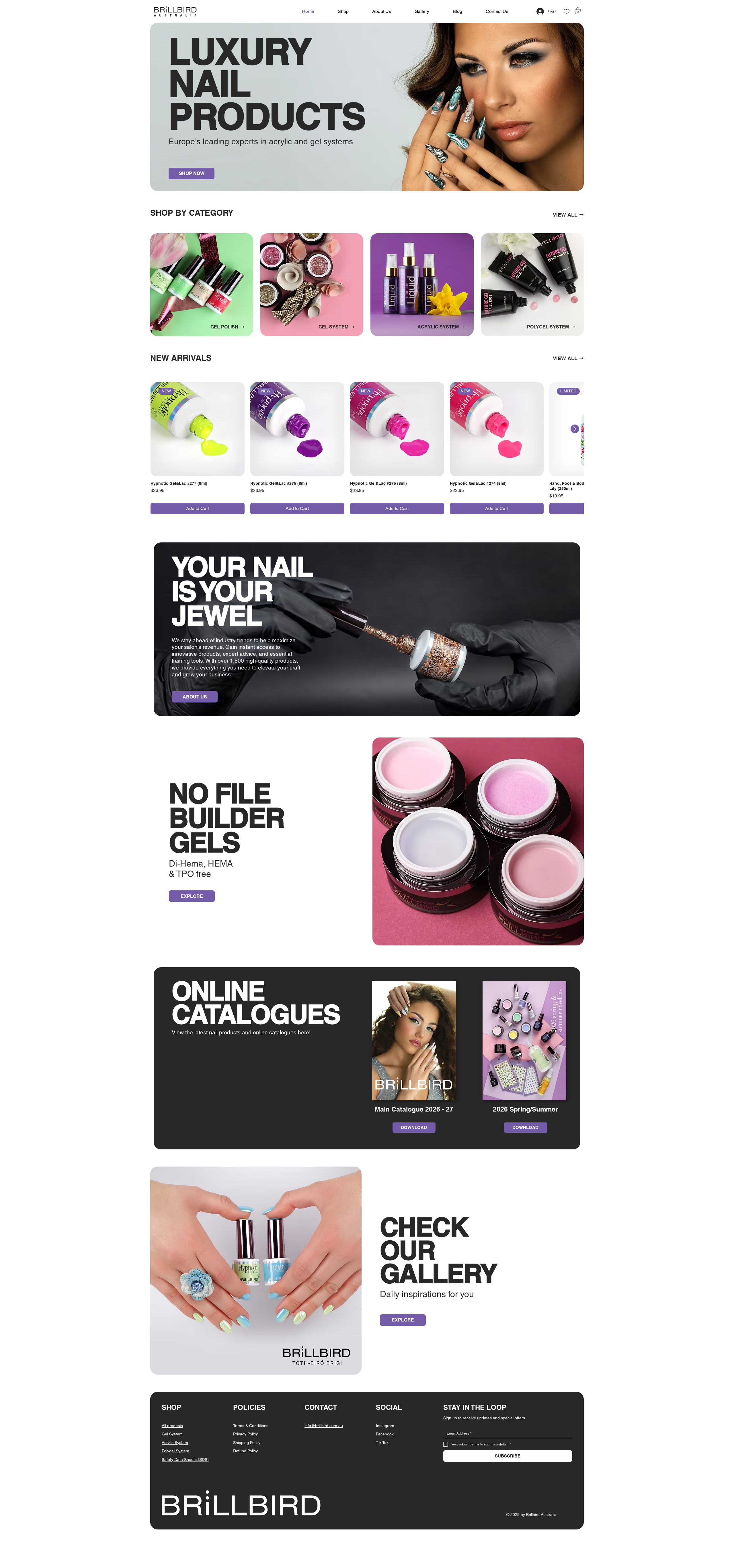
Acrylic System (175, 1442)
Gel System (172, 1434)
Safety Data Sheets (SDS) (185, 1459)
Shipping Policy (246, 1442)
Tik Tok (382, 1442)
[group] (367, 448)
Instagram (385, 1425)
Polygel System (175, 1451)
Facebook (385, 1434)
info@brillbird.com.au (323, 1425)
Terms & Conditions (250, 1425)
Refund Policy (245, 1451)
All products (172, 1425)
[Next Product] (575, 429)
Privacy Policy (245, 1434)
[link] (578, 10)
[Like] (566, 11)
